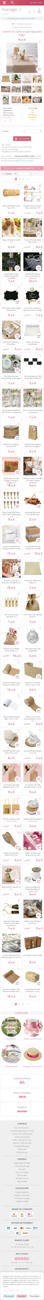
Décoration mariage (22, 1198)
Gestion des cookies (22, 1137)
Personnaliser (35, 1296)
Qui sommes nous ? (22, 1128)
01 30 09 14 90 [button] (36, 3)
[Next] (28, 178)
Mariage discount (22, 1178)
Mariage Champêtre (25, 168)
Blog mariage (22, 1181)
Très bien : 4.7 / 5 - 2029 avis (22, 1262)
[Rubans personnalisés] (33, 1027)
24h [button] (32, 110)
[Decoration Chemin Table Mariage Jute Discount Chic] (22, 58)
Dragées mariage (22, 1201)
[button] (4, 51)
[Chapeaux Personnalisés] (33, 1054)
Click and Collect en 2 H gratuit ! (22, 18)
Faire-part (22, 1169)
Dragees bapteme (22, 1192)
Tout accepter (9, 1296)
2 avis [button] (32, 119)
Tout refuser (22, 1296)
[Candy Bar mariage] (11, 1027)
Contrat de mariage (22, 1166)
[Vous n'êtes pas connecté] (29, 11)
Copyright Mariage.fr (22, 1146)
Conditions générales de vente (22, 1131)
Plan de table (22, 1175)
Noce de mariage (22, 1172)
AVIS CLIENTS (22, 1254)
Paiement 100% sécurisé (22, 1143)
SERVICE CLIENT (22, 1240)
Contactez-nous (22, 1152)
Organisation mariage (22, 1163)
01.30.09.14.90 (22, 1244)
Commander (24, 138)
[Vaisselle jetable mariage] (11, 1054)
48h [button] (32, 113)
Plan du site (22, 1149)
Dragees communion (22, 1195)
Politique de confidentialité (22, 1134)
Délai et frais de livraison (22, 1140)
